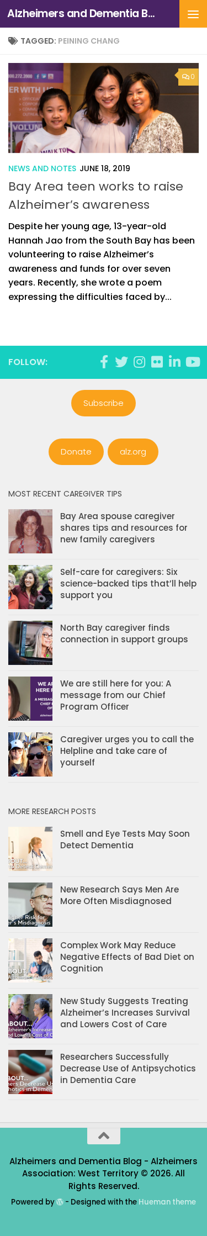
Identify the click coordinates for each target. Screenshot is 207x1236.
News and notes (42, 168)
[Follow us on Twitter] (121, 361)
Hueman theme (167, 1202)
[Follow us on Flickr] (156, 361)
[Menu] (193, 14)
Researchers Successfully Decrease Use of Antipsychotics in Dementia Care (128, 1068)
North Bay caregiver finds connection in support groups (124, 633)
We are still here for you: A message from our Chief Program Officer (115, 695)
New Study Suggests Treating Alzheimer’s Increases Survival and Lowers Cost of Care (125, 1012)
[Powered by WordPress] (59, 1202)
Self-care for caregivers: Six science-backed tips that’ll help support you (128, 583)
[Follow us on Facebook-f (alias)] (103, 361)
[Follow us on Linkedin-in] (174, 361)
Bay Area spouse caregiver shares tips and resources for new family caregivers (124, 527)
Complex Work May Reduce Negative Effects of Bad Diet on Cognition (127, 956)
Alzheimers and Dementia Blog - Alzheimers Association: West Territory (81, 13)
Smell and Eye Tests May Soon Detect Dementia (125, 839)
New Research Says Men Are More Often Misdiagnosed (119, 895)
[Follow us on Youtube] (192, 361)
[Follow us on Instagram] (139, 361)
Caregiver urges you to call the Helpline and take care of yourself (127, 750)
